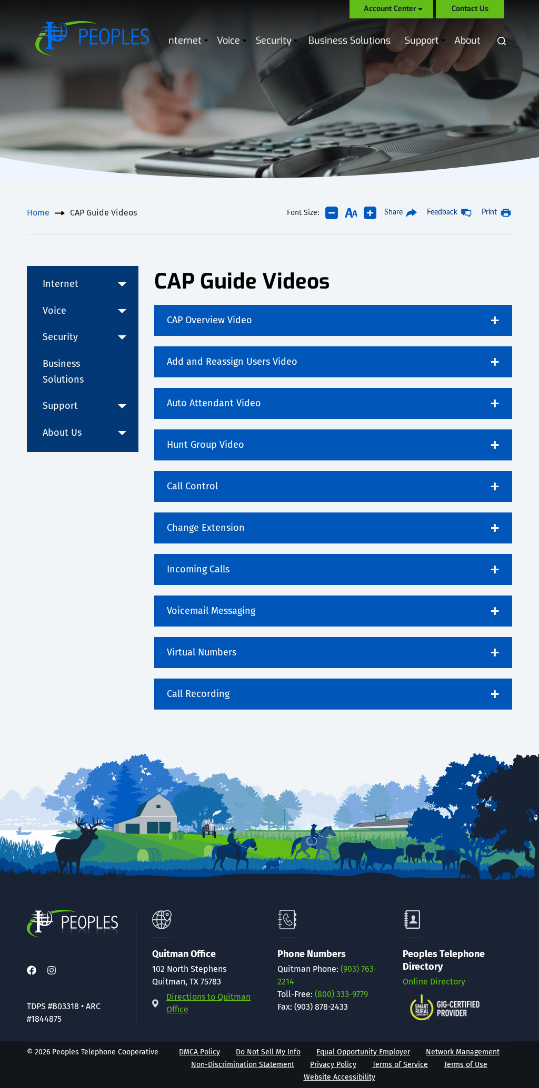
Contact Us (470, 9)
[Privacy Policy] (333, 1065)
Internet (185, 40)
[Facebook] (31, 971)
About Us (475, 40)
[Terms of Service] (400, 1065)
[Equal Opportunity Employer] (363, 1052)
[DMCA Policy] (199, 1052)
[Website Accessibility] (339, 1077)
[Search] (501, 41)
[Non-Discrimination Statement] (242, 1065)
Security (274, 40)
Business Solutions (349, 40)
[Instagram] (51, 971)
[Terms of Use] (465, 1065)
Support (422, 40)
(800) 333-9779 (341, 994)
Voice (229, 40)
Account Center (390, 9)
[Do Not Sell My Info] (268, 1052)
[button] (122, 284)
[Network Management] (463, 1052)
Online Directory (434, 982)
